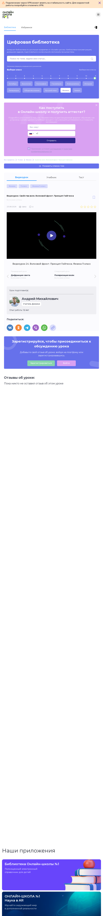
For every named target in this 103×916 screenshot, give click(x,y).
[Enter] (96, 27)
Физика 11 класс (38, 186)
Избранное (26, 27)
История (88, 84)
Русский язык (51, 90)
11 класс (24, 186)
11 (95, 76)
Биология (26, 84)
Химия (77, 90)
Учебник (51, 177)
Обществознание (32, 90)
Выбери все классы (87, 70)
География (41, 84)
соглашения (55, 149)
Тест (81, 177)
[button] (31, 133)
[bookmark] (93, 197)
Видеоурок (21, 177)
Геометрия (56, 84)
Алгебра (12, 84)
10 (86, 76)
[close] (96, 105)
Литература (14, 90)
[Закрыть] (99, 2)
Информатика (73, 84)
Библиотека (10, 27)
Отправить (51, 140)
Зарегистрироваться (41, 363)
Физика (65, 90)
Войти (66, 363)
